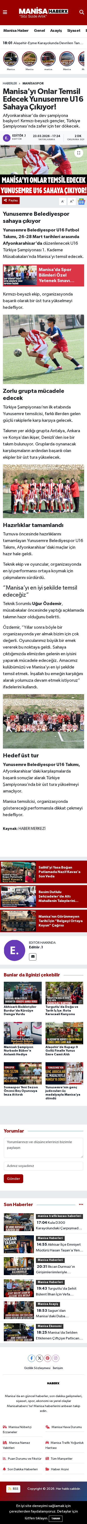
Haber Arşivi (60, 1469)
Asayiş (56, 31)
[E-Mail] (32, 957)
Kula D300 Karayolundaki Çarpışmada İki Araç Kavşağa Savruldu (58, 1226)
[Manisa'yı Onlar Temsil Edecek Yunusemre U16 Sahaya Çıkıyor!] (43, 170)
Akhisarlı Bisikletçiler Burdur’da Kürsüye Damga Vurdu (20, 1010)
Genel (39, 31)
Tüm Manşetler (61, 1458)
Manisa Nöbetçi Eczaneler (17, 1429)
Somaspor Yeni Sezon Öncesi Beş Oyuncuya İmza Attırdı (21, 1091)
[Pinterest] (47, 1358)
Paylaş (13, 200)
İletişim (58, 1368)
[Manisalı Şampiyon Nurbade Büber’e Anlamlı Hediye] (23, 1033)
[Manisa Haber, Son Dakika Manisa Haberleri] (43, 12)
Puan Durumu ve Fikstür (24, 1458)
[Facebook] (31, 1358)
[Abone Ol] (81, 201)
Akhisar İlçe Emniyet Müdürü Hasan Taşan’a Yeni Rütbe (58, 1248)
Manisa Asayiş (48, 1304)
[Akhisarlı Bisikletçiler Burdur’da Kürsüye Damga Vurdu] (23, 993)
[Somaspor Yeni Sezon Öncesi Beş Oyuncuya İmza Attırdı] (23, 1073)
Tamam (55, 1518)
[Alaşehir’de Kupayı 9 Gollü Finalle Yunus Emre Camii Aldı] (64, 1033)
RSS (15, 1488)
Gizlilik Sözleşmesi (37, 1368)
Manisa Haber (16, 31)
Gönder (13, 1179)
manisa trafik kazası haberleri (59, 1216)
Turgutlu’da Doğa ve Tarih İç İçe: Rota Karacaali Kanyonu (62, 1010)
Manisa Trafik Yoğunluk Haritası (65, 1445)
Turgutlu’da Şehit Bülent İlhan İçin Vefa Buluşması (56, 1292)
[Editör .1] (14, 950)
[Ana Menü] (5, 12)
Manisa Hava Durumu (67, 1427)
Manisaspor (33, 83)
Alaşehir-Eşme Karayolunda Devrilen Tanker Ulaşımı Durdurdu (43, 43)
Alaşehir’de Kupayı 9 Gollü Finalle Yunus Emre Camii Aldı (62, 1051)
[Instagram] (55, 1358)
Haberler (10, 83)
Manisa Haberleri (50, 1238)
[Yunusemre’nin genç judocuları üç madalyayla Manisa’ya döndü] (64, 1073)
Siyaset (74, 31)
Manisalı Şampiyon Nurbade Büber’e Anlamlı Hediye (18, 1051)
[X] (39, 1358)
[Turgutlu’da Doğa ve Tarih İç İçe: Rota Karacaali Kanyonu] (64, 993)
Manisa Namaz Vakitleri (16, 1445)
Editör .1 (36, 947)
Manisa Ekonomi (50, 1326)
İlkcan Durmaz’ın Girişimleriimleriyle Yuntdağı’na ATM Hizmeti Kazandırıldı (57, 1270)
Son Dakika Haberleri (23, 1469)
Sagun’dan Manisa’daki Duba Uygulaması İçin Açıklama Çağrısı (56, 1314)
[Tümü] (81, 1205)
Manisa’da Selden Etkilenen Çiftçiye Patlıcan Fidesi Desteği (57, 1336)
